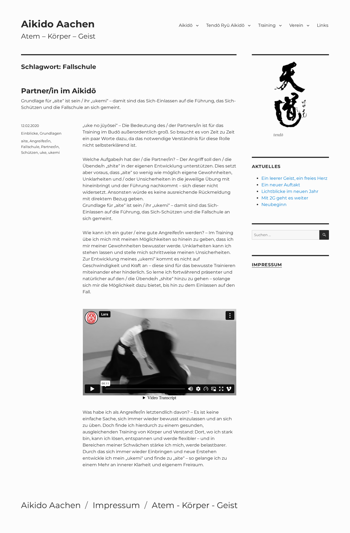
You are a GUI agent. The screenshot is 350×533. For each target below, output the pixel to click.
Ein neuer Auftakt (280, 184)
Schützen (29, 152)
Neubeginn (274, 204)
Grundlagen (51, 133)
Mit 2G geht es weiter (284, 198)
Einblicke (29, 133)
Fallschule (30, 146)
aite (24, 141)
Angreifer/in (40, 141)
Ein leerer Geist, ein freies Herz (294, 178)
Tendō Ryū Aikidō (225, 25)
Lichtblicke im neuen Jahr (289, 191)
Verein (296, 25)
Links (322, 25)
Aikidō (185, 25)
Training (267, 25)
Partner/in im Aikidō (58, 90)
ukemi (54, 152)
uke (43, 152)
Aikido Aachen (58, 24)
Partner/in (50, 146)
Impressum (267, 264)
